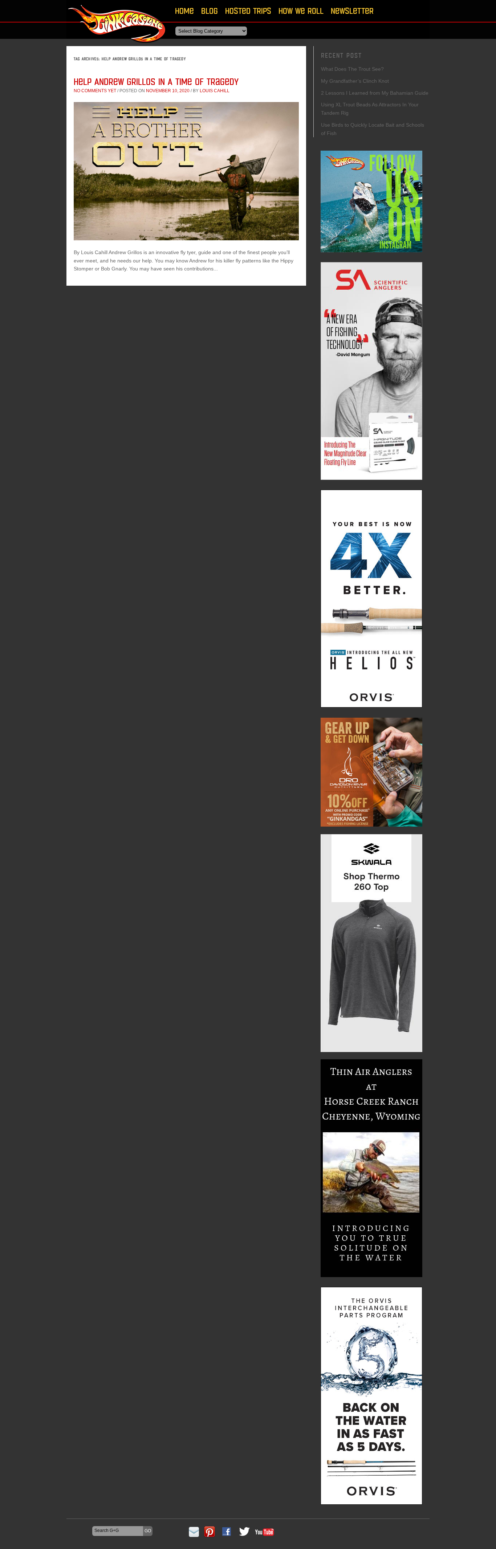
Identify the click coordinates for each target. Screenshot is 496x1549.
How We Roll (301, 11)
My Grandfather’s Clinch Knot (355, 81)
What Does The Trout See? (352, 69)
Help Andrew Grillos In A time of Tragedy (157, 81)
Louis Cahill (214, 90)
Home (184, 11)
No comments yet (95, 90)
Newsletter (352, 11)
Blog (209, 11)
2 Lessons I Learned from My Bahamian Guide (374, 93)
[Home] (117, 45)
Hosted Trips (248, 11)
